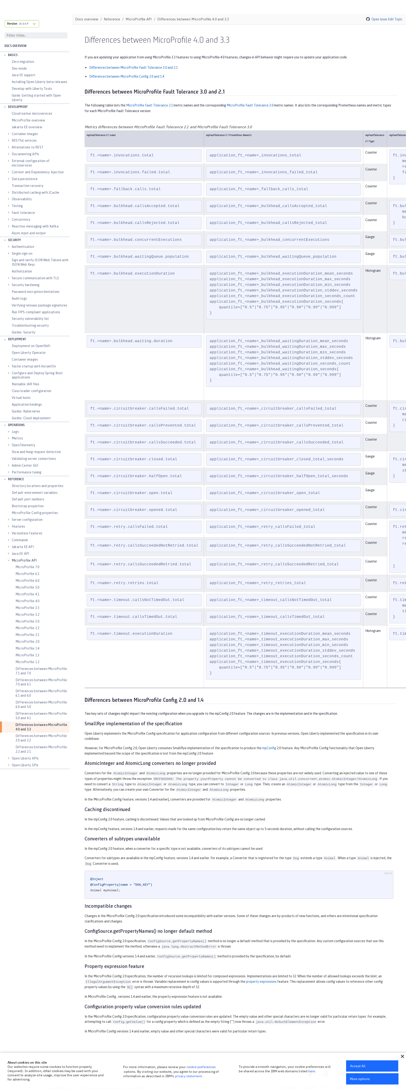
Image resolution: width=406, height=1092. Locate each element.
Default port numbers (28, 499)
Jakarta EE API (23, 547)
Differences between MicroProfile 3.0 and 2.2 (41, 738)
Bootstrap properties (28, 506)
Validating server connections (34, 459)
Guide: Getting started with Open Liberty (36, 98)
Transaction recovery (27, 186)
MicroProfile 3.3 (27, 608)
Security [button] (14, 240)
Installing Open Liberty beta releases (39, 82)
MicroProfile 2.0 (27, 641)
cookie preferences (201, 1067)
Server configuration (27, 519)
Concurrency (21, 219)
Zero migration (23, 62)
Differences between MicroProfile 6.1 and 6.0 (41, 693)
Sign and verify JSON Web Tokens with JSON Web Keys (40, 262)
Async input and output (29, 233)
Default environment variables (35, 493)
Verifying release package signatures (39, 305)
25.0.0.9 (23, 23)
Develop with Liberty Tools (32, 89)
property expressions (261, 981)
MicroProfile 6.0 (27, 580)
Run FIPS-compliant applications (36, 312)
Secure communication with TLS (35, 278)
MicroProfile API (24, 560)
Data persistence (25, 179)
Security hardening (26, 285)
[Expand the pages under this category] (5, 55)
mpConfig (269, 748)
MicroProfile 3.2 (27, 614)
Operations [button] (16, 425)
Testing (17, 206)
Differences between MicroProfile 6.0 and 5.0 (41, 704)
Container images (25, 134)
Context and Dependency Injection (38, 172)
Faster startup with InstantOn (34, 366)
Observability (22, 199)
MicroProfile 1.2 (27, 662)
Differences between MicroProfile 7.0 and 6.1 (41, 682)
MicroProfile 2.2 (27, 628)
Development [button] (17, 107)
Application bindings (27, 404)
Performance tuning (27, 472)
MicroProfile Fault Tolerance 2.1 (149, 105)
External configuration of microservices (31, 163)
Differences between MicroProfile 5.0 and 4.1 (41, 716)
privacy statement (188, 1076)
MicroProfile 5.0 (27, 587)
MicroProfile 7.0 (27, 567)
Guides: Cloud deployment (31, 418)
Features (18, 526)
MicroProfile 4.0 (27, 601)
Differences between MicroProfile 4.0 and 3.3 (41, 727)
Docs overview (15, 46)
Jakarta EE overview (27, 127)
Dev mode (19, 68)
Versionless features (27, 533)
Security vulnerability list (30, 319)
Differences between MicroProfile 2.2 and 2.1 (41, 749)
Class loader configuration (31, 391)
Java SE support (23, 75)
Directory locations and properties (37, 486)
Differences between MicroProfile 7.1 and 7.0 (41, 671)
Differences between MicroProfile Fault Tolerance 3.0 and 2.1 (133, 67)
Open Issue (379, 19)
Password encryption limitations (35, 292)
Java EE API (20, 553)
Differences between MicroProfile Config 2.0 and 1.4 (126, 76)
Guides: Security (23, 332)
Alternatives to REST (27, 147)
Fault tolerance (23, 213)
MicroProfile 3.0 (27, 621)
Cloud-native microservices (32, 113)
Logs (15, 432)
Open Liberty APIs (25, 758)
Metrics (17, 438)
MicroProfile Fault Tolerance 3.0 (250, 105)
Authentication (23, 247)
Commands (20, 540)
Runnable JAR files (25, 384)
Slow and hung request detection (36, 452)
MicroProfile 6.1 (27, 574)
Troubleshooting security (30, 325)
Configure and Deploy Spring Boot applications (37, 375)
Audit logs (19, 298)
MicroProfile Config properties (35, 513)
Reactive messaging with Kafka (35, 226)
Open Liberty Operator (29, 353)
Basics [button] (13, 55)
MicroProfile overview (28, 120)
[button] (402, 1056)
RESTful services (24, 140)
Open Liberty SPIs (25, 765)
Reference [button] (16, 479)
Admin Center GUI (25, 465)
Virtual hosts (21, 398)
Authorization (22, 271)
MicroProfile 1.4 (27, 648)
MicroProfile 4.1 (27, 594)
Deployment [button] (17, 339)
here (311, 1071)
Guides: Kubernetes (26, 411)
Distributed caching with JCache (35, 192)
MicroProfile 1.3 (27, 655)
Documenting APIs (25, 154)
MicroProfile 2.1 (27, 635)
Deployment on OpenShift (31, 346)
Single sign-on (22, 253)
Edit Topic (395, 19)
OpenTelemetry (23, 445)
